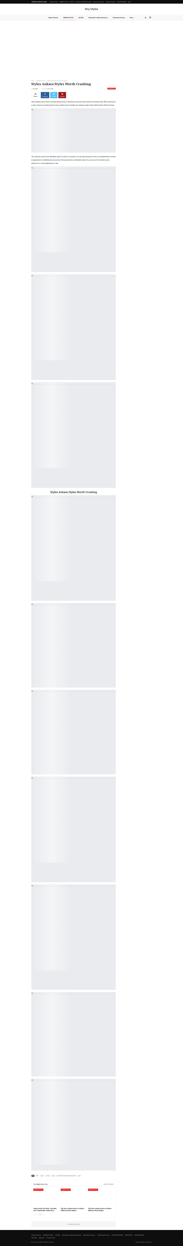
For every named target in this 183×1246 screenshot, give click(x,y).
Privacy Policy (50, 1238)
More (129, 1)
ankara (41, 1175)
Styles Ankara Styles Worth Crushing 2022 (66, 1175)
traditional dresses (110, 1)
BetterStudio (148, 1242)
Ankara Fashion (54, 1)
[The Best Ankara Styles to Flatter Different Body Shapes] (73, 1198)
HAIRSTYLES (128, 1235)
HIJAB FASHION (139, 1235)
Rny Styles (91, 9)
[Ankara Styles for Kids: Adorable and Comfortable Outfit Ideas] (46, 1198)
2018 (37, 1175)
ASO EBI (72, 1)
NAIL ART (34, 1238)
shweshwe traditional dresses (83, 1)
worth (79, 1175)
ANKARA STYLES (64, 1)
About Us (41, 1238)
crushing (48, 1175)
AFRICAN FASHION (122, 1)
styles (53, 1175)
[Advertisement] (91, 49)
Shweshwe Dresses (98, 1)
